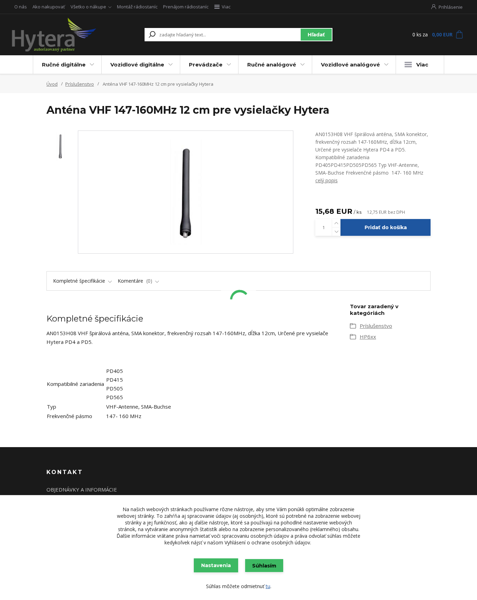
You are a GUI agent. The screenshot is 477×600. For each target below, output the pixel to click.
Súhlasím (264, 566)
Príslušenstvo (79, 84)
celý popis (326, 180)
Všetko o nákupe (88, 6)
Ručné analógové (271, 64)
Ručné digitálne (64, 64)
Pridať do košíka (386, 227)
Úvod (52, 84)
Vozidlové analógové (350, 64)
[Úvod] (54, 34)
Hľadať (316, 34)
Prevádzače (205, 64)
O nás (20, 6)
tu (268, 586)
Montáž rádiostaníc (137, 6)
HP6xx (368, 336)
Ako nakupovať (48, 6)
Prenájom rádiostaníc (185, 6)
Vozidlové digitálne (137, 64)
